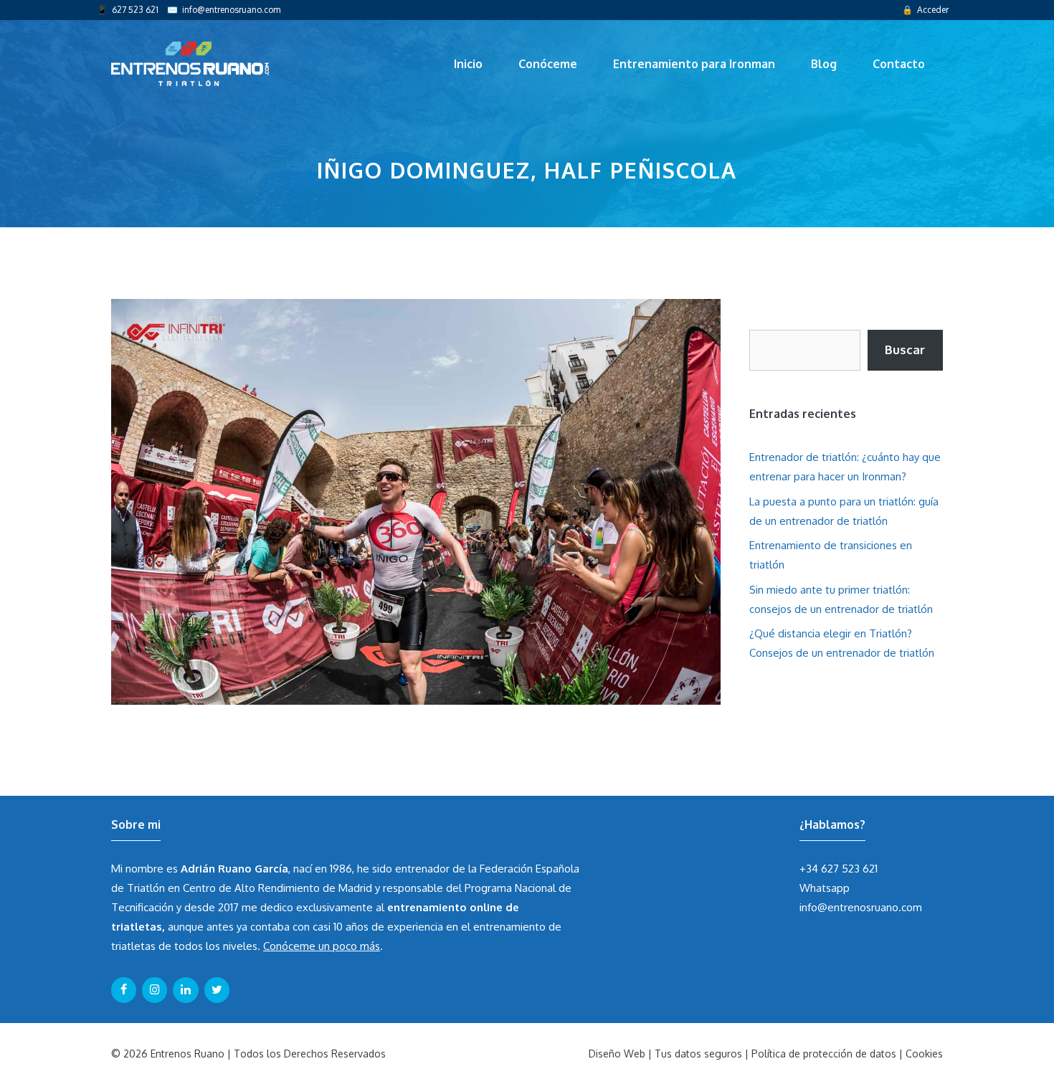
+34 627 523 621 (838, 868)
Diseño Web (617, 1053)
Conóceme (547, 64)
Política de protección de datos (823, 1053)
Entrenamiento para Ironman (694, 64)
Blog (824, 64)
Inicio (468, 64)
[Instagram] (154, 990)
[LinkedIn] (185, 990)
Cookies (924, 1053)
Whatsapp (824, 888)
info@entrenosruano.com (231, 9)
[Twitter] (216, 990)
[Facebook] (123, 990)
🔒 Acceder (925, 9)
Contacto (899, 64)
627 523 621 (135, 9)
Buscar (905, 349)
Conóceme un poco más (321, 946)
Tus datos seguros (698, 1053)
